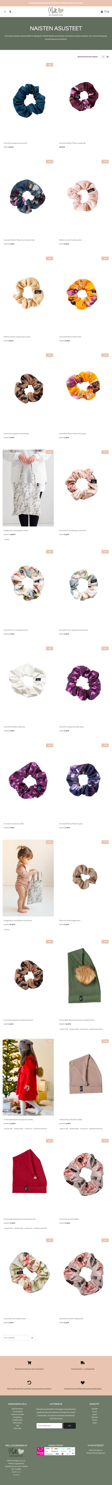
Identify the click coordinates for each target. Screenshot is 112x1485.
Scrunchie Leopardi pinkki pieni (71, 727)
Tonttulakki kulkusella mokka (70, 1120)
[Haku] (32, 1337)
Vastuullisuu (17, 1417)
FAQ (17, 1426)
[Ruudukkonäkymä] (103, 56)
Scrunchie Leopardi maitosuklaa (16, 434)
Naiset (94, 1420)
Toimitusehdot (17, 1412)
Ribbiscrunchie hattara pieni (70, 240)
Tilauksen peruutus (17, 1414)
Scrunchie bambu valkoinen (14, 727)
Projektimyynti (17, 1420)
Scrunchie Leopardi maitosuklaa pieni (18, 1020)
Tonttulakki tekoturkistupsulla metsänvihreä (76, 1020)
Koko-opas (17, 1428)
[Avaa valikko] (5, 12)
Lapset (94, 1414)
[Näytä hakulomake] (10, 12)
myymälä (22, 1461)
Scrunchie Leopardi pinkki (14, 824)
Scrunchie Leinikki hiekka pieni (71, 1319)
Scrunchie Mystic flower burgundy (72, 143)
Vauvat (94, 1412)
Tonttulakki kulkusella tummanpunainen (20, 1219)
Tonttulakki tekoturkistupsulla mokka (18, 1120)
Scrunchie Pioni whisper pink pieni (72, 530)
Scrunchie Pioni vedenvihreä (15, 1319)
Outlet (94, 1423)
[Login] (102, 11)
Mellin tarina (17, 1423)
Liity (69, 1426)
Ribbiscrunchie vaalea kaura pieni (17, 337)
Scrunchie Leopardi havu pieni (15, 143)
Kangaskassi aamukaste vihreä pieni (18, 921)
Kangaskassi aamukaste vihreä (16, 530)
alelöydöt (78, 3)
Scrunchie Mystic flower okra (70, 337)
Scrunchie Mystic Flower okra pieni (72, 434)
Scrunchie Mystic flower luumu (71, 824)
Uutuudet (94, 1409)
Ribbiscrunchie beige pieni (69, 921)
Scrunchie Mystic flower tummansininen (19, 240)
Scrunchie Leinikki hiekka (69, 1219)
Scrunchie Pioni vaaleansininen (16, 630)
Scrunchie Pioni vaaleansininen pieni (73, 630)
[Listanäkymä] (107, 56)
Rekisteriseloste (17, 1409)
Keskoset (94, 1417)
